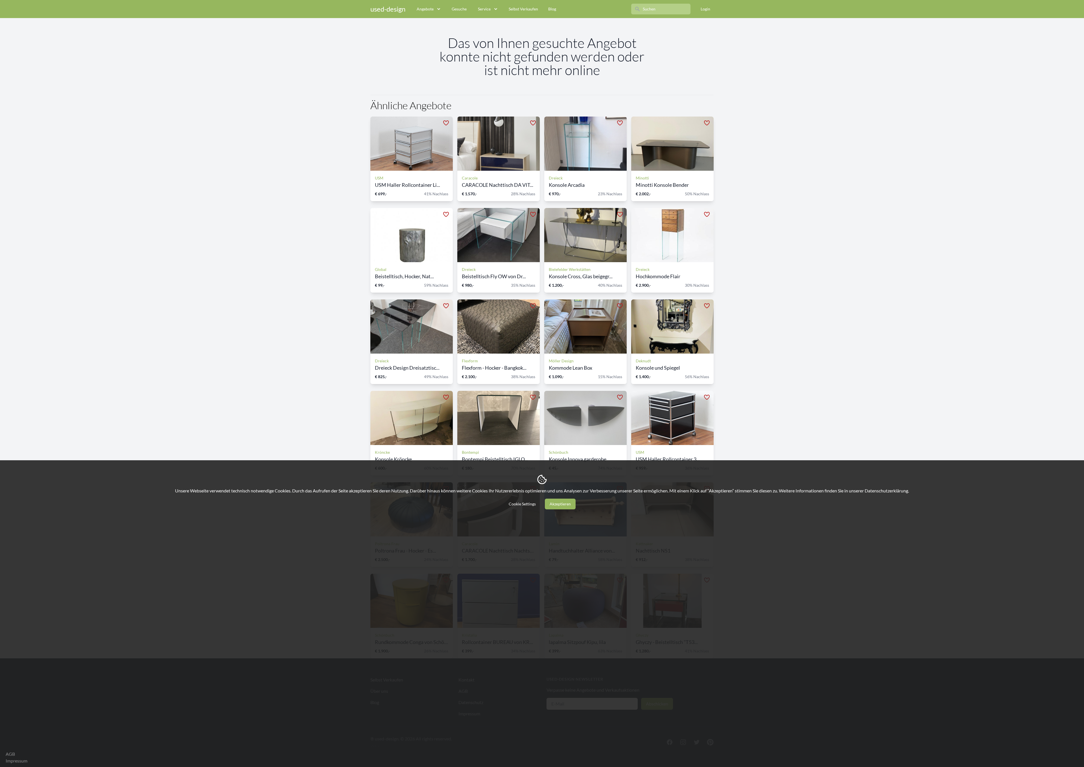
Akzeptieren (560, 503)
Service (484, 8)
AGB (10, 754)
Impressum (16, 760)
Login (705, 8)
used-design (387, 9)
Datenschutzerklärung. (887, 490)
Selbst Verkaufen (523, 8)
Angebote (425, 8)
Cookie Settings (522, 503)
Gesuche (459, 8)
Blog (552, 8)
